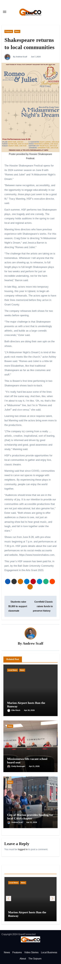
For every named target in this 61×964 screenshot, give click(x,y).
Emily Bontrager (18, 766)
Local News (12, 670)
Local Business (49, 952)
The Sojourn (34, 958)
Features (8, 31)
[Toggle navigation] (4, 12)
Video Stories (31, 952)
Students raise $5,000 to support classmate (17, 606)
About (23, 958)
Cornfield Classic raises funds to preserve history (43, 606)
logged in (23, 849)
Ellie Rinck (16, 710)
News (17, 31)
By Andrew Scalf (20, 57)
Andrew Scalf (33, 643)
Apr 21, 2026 (34, 766)
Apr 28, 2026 (29, 710)
